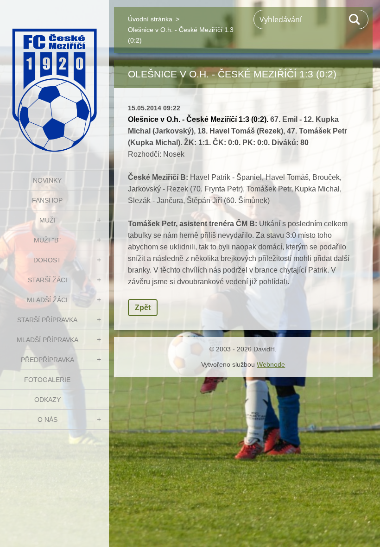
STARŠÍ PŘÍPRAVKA (47, 320)
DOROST (47, 260)
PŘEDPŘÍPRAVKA (47, 359)
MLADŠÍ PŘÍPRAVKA (47, 339)
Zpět (143, 308)
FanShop (47, 200)
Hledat (355, 19)
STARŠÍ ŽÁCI (47, 280)
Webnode (271, 364)
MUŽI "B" (47, 240)
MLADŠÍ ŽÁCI (47, 300)
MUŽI (47, 220)
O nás (47, 419)
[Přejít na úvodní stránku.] (54, 79)
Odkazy (47, 399)
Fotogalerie (47, 379)
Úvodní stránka (150, 19)
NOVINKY (47, 180)
